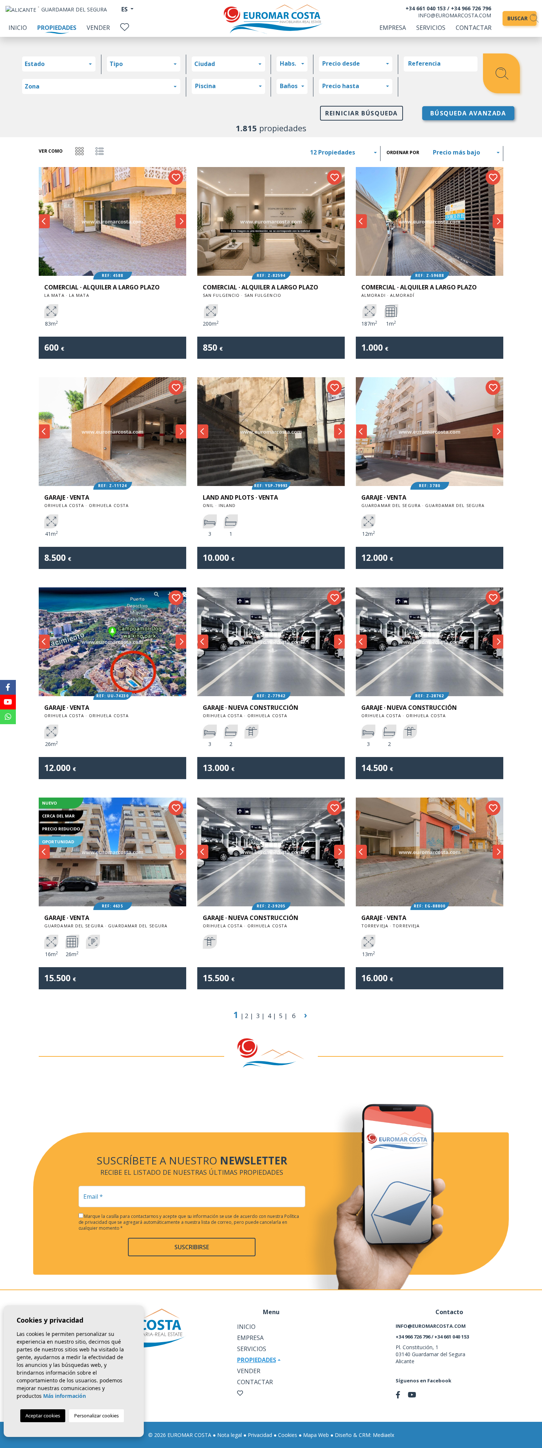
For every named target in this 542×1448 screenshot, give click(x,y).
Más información (64, 1395)
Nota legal (229, 1434)
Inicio (17, 28)
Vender (98, 28)
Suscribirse (191, 1247)
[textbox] (60, 64)
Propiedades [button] (256, 1360)
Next (180, 221)
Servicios (430, 28)
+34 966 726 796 (471, 8)
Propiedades (56, 28)
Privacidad (260, 1434)
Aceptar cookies (42, 1415)
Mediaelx (383, 1434)
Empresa (392, 28)
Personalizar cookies (96, 1415)
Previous (44, 221)
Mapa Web (316, 1434)
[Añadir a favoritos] (175, 177)
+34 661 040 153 (426, 8)
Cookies (287, 1434)
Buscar (518, 18)
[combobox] (58, 64)
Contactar (473, 28)
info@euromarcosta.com (454, 15)
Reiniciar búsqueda (361, 113)
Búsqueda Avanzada (468, 113)
